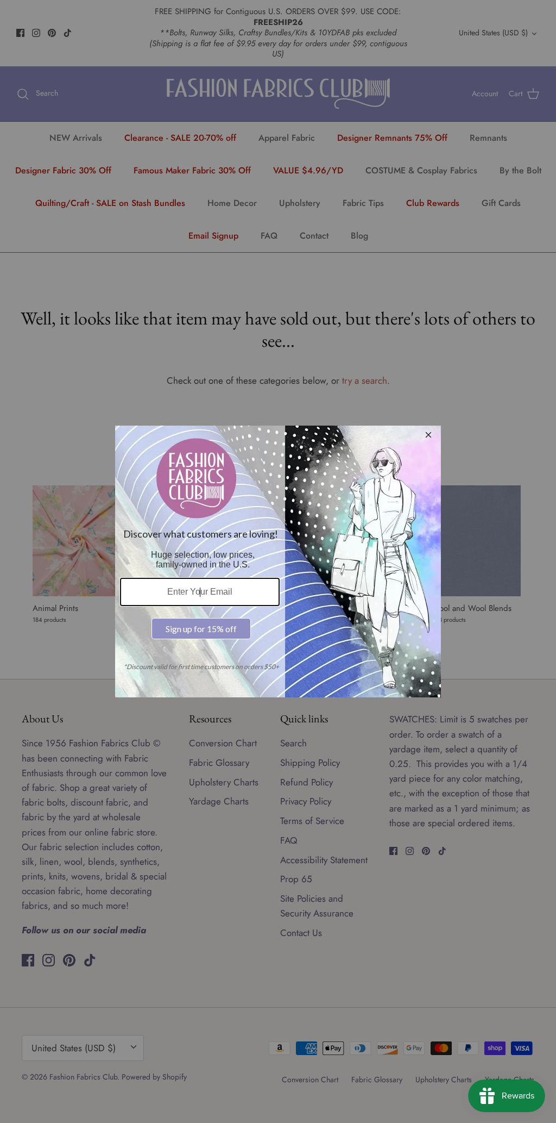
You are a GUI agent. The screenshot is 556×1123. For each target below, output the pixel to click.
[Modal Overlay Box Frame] (278, 561)
